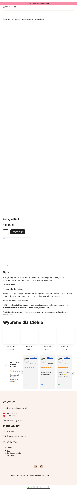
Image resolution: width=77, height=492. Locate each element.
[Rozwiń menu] (15, 7)
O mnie (9, 448)
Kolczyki (17, 19)
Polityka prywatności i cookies (14, 436)
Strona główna (8, 19)
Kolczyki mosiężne (27, 19)
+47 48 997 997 (11, 416)
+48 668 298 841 (12, 413)
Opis (6, 265)
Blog (8, 450)
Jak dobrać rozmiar (14, 453)
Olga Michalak (33, 357)
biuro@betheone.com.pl (18, 408)
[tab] (6, 265)
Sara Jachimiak (50, 357)
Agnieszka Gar (67, 357)
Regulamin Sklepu (9, 431)
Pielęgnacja (11, 456)
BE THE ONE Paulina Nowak (15, 365)
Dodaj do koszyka (18, 232)
